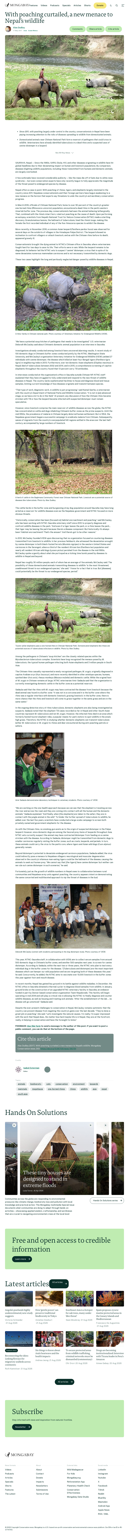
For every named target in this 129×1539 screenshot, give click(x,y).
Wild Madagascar (75, 1470)
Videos (44, 5)
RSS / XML (103, 1514)
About (39, 1470)
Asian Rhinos (33, 30)
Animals (21, 1084)
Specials (66, 5)
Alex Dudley (19, 27)
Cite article (113, 29)
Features (33, 5)
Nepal (104, 1089)
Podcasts (54, 5)
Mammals (22, 1089)
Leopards (94, 1084)
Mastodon (102, 1502)
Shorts (87, 5)
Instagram (103, 1474)
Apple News (103, 1510)
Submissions (42, 1490)
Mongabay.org (74, 1478)
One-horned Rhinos (56, 1089)
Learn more (20, 1259)
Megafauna (37, 1089)
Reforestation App (76, 1482)
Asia (25, 30)
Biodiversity (35, 1084)
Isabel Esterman (31, 1068)
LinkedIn (102, 1470)
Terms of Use (42, 1494)
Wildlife (84, 1089)
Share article (95, 29)
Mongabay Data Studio (78, 1497)
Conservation (62, 1084)
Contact (40, 1474)
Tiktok (101, 1490)
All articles (57, 1282)
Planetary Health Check (78, 1486)
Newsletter (20, 1427)
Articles (77, 5)
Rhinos (73, 1089)
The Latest (10, 1494)
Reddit (101, 1494)
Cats (48, 1084)
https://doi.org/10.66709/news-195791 (58, 1049)
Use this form (34, 1026)
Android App (104, 1506)
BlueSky (102, 1498)
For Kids (71, 1474)
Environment (79, 1084)
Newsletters (42, 1486)
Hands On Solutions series (105, 1200)
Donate (100, 5)
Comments (77, 29)
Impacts (40, 1482)
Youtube (102, 1478)
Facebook (102, 1486)
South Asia (22, 1094)
